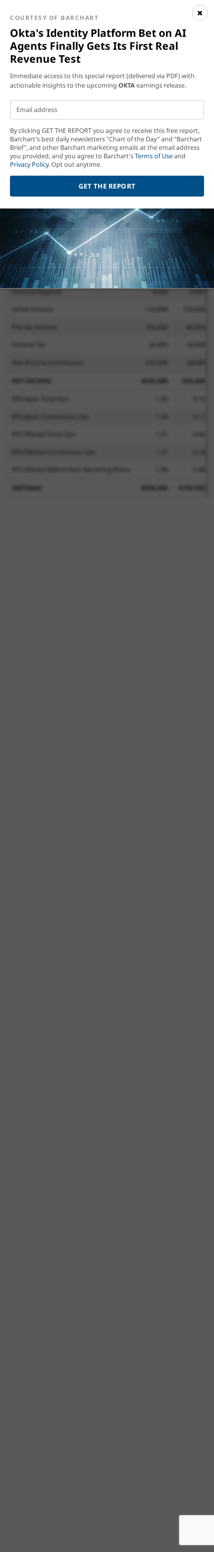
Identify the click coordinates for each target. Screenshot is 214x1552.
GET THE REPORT (107, 186)
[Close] (200, 13)
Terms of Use (154, 156)
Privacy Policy (29, 164)
